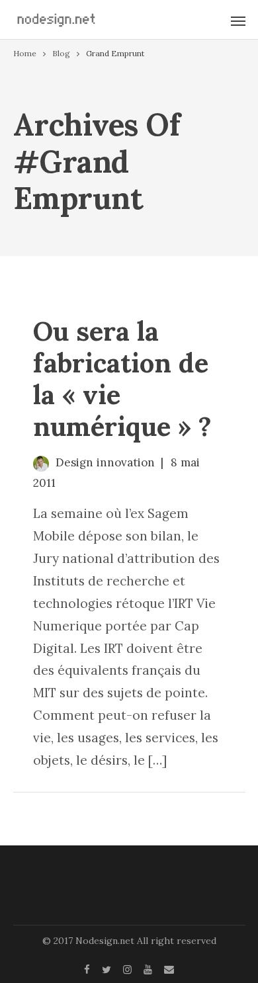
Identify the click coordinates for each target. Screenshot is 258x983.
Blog (61, 53)
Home (24, 53)
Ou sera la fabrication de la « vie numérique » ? (122, 378)
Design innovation (105, 462)
